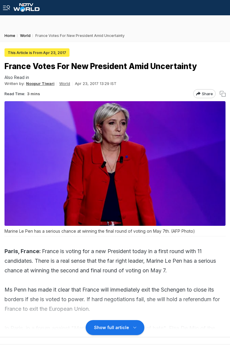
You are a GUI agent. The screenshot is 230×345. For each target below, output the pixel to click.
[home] (26, 6)
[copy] (223, 94)
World (64, 83)
